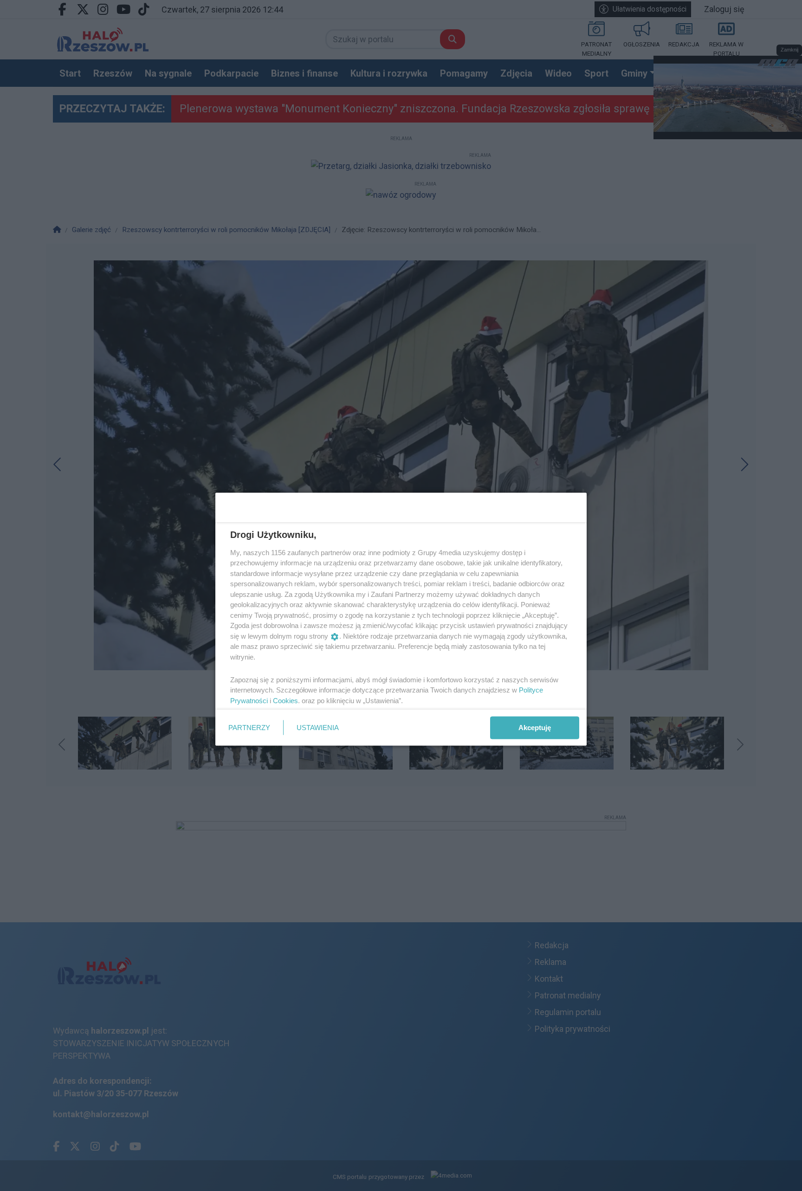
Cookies (285, 700)
